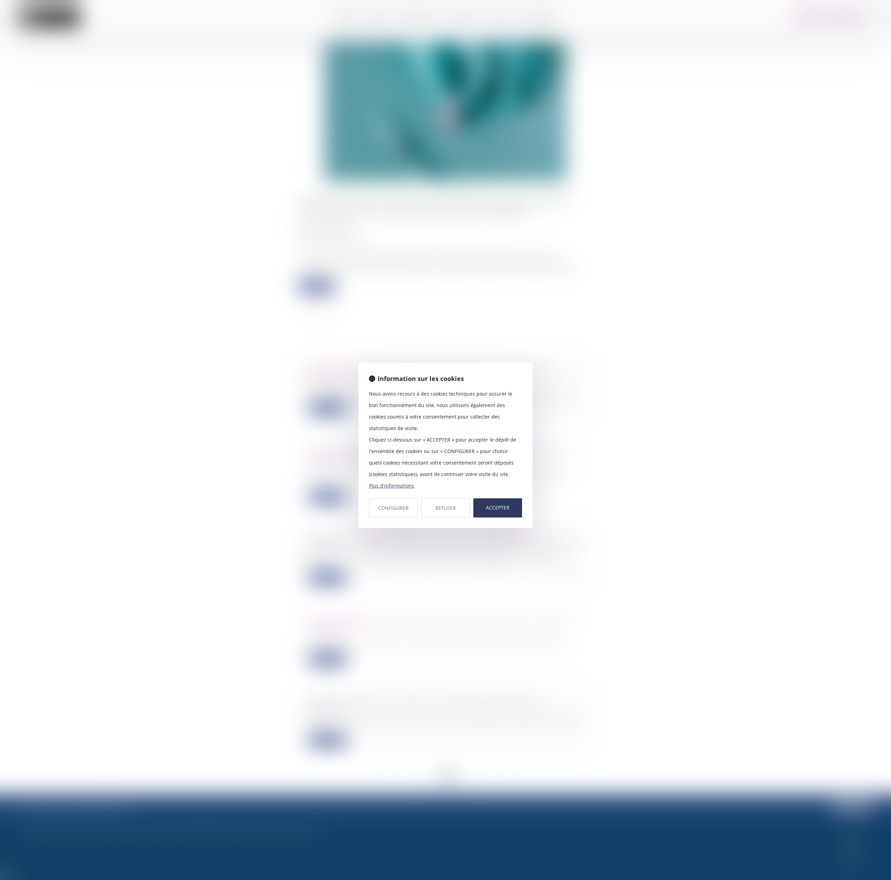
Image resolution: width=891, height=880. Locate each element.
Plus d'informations (391, 485)
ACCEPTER (498, 507)
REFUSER (445, 508)
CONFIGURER (393, 508)
